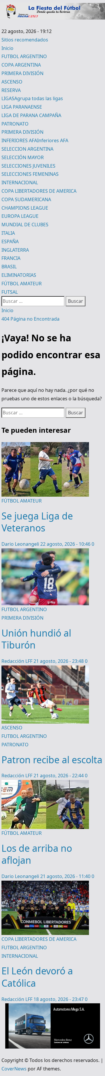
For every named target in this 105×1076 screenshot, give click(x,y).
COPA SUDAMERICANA (26, 199)
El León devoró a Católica (37, 976)
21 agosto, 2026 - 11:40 (66, 876)
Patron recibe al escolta (51, 759)
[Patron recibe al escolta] (45, 669)
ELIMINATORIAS (18, 275)
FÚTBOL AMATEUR (21, 283)
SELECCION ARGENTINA (27, 149)
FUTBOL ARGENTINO (24, 56)
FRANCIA (10, 258)
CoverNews (14, 1068)
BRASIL (9, 266)
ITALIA (8, 233)
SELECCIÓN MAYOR (22, 157)
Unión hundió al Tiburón (36, 639)
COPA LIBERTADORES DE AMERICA (38, 191)
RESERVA (11, 90)
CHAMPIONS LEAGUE (24, 208)
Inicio (7, 48)
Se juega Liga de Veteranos (37, 522)
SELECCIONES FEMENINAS (30, 174)
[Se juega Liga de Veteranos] (45, 446)
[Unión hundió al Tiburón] (45, 552)
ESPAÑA (10, 241)
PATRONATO (15, 124)
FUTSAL (9, 292)
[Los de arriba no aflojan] (45, 784)
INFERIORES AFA (34, 140)
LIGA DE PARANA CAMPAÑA (31, 115)
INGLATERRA (15, 250)
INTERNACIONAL (19, 182)
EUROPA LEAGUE (19, 216)
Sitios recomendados (24, 39)
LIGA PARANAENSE (21, 107)
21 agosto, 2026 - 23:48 (59, 661)
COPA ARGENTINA (21, 65)
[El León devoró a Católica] (45, 885)
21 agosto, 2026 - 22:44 (59, 775)
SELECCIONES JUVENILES (28, 166)
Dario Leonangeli (20, 544)
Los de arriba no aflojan (36, 854)
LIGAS (32, 98)
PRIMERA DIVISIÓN (22, 73)
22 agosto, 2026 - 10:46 (66, 544)
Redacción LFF (17, 661)
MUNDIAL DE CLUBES (24, 224)
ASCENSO (11, 82)
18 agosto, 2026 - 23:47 (59, 999)
